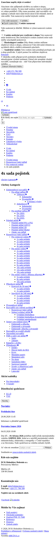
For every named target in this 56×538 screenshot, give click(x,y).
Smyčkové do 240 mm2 (21, 293)
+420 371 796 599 (17, 488)
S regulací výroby (34, 201)
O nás (8, 89)
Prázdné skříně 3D (19, 227)
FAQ (8, 134)
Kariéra (9, 94)
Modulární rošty (18, 357)
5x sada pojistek (23, 258)
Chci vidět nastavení (10, 21)
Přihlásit (48, 448)
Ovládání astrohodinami (26, 319)
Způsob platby (12, 524)
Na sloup (15, 359)
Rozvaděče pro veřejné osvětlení (19, 307)
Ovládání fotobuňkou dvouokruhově (32, 317)
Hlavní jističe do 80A (20, 350)
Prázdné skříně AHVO (20, 225)
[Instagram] (7, 85)
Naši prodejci (11, 512)
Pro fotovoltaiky (13, 381)
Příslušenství (11, 345)
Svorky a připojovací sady (22, 366)
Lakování (15, 371)
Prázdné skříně (12, 220)
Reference (10, 519)
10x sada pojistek (24, 267)
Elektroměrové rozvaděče (17, 190)
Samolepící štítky (18, 362)
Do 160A (20, 213)
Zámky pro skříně (18, 232)
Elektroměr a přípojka (20, 324)
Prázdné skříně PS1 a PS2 (22, 223)
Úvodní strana (12, 127)
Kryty (13, 352)
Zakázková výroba (14, 141)
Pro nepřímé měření (19, 211)
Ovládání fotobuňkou (25, 315)
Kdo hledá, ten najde (9, 117)
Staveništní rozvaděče (15, 333)
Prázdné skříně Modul (20, 230)
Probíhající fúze (8, 411)
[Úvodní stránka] (9, 112)
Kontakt (9, 139)
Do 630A (20, 218)
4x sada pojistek (23, 246)
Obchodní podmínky (14, 515)
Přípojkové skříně (13, 284)
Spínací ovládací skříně (21, 312)
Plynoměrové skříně (14, 305)
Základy (14, 340)
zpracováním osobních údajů (24, 452)
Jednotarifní (27, 197)
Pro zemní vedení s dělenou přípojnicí (27, 274)
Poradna (9, 130)
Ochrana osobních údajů (33, 531)
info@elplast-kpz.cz (16, 486)
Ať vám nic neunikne (10, 447)
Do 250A (20, 216)
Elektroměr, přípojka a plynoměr (24, 329)
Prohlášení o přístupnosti (11, 531)
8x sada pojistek (23, 263)
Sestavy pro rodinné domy (17, 322)
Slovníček (10, 132)
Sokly (13, 338)
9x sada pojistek (23, 265)
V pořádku (24, 21)
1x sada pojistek (23, 239)
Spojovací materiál (19, 364)
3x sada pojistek (23, 244)
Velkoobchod (11, 144)
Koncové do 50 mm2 (20, 286)
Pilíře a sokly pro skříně (16, 336)
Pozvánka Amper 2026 (11, 426)
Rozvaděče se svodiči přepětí (18, 331)
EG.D (8, 394)
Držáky (14, 347)
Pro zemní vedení (18, 249)
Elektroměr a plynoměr (20, 326)
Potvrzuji (4, 54)
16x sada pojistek (24, 272)
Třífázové (21, 194)
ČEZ (8, 396)
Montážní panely (18, 355)
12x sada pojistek (24, 270)
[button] (2, 101)
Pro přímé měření (18, 192)
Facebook (5, 500)
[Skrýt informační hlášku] (10, 64)
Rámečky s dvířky (13, 343)
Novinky (10, 137)
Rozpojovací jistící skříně (16, 234)
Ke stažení (10, 92)
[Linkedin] (15, 500)
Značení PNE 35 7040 (15, 517)
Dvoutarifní (27, 199)
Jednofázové (22, 204)
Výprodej (10, 384)
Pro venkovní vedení (20, 237)
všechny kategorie (8, 180)
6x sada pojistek (23, 260)
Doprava (9, 522)
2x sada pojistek (23, 241)
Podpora (9, 96)
